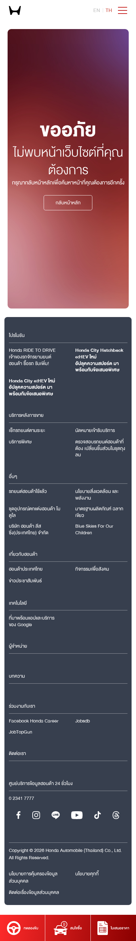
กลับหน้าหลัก (68, 203)
